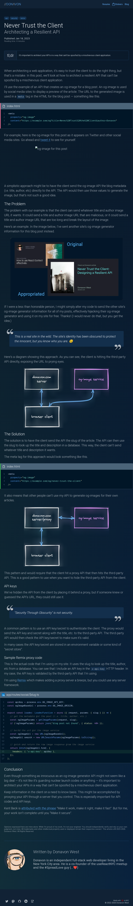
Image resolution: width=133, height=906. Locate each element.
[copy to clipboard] (130, 106)
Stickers (119, 4)
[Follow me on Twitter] (6, 901)
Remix (21, 680)
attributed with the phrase (38, 808)
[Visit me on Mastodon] (13, 901)
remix (23, 18)
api (6, 18)
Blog (127, 4)
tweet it (45, 140)
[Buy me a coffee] (32, 901)
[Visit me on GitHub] (19, 901)
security (14, 18)
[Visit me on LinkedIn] (26, 901)
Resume (106, 4)
